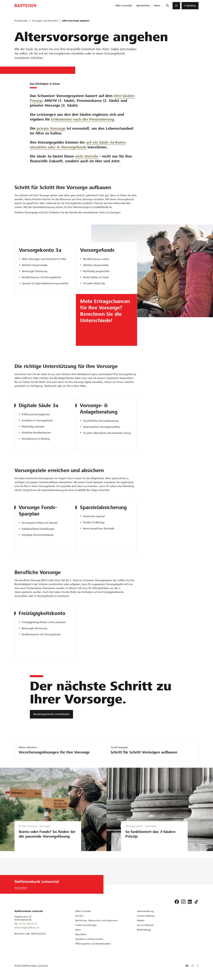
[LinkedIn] (190, 902)
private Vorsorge (51, 128)
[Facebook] (177, 902)
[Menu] (176, 5)
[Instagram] (183, 902)
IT (198, 965)
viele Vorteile (86, 156)
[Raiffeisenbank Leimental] (25, 5)
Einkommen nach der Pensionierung (82, 119)
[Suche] (167, 5)
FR (192, 965)
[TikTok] (196, 902)
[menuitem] (123, 5)
